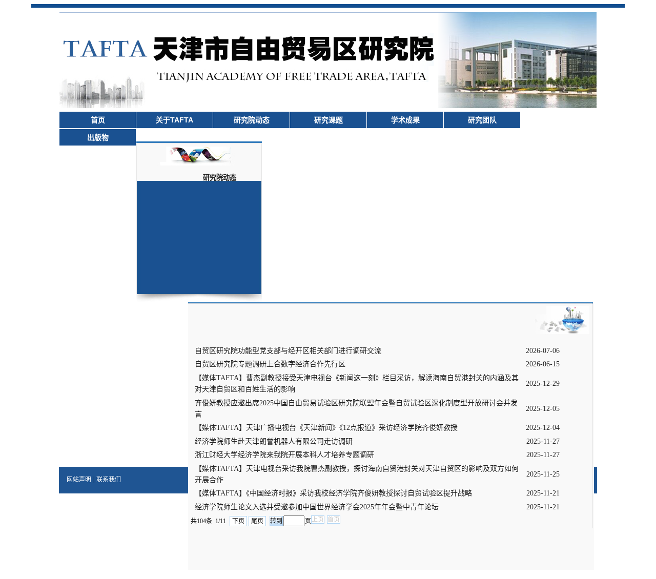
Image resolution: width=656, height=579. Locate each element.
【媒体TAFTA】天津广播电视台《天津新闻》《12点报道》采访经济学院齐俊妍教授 (326, 427)
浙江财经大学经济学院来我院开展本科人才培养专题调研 (284, 455)
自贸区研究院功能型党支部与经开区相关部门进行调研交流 (288, 351)
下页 (238, 521)
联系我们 (108, 479)
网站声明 (79, 479)
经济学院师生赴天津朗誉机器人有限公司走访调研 (274, 441)
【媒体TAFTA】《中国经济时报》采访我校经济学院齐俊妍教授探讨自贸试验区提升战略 (333, 493)
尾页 (257, 521)
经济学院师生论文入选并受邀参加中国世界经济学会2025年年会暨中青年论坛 (317, 507)
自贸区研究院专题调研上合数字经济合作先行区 (270, 364)
